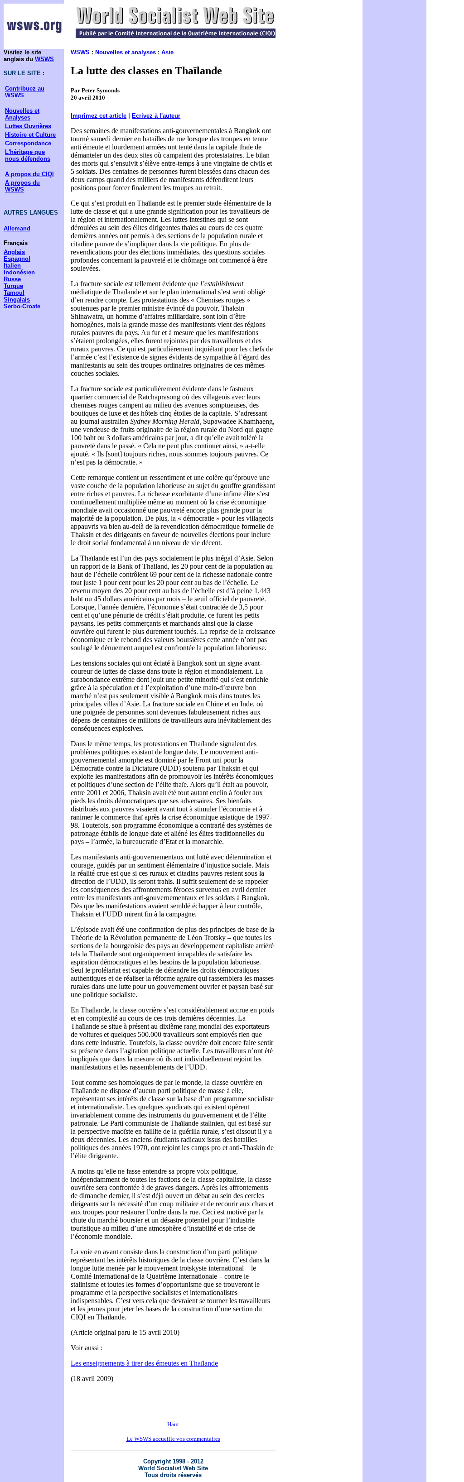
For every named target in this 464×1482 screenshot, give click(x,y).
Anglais (14, 252)
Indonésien (19, 272)
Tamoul (14, 292)
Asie (167, 52)
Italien (12, 265)
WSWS (44, 59)
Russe (12, 279)
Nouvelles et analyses (125, 52)
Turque (13, 286)
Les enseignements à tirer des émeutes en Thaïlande (144, 1363)
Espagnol (17, 258)
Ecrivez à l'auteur (156, 115)
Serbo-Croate (22, 306)
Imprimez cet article (98, 115)
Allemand (17, 228)
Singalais (17, 299)
